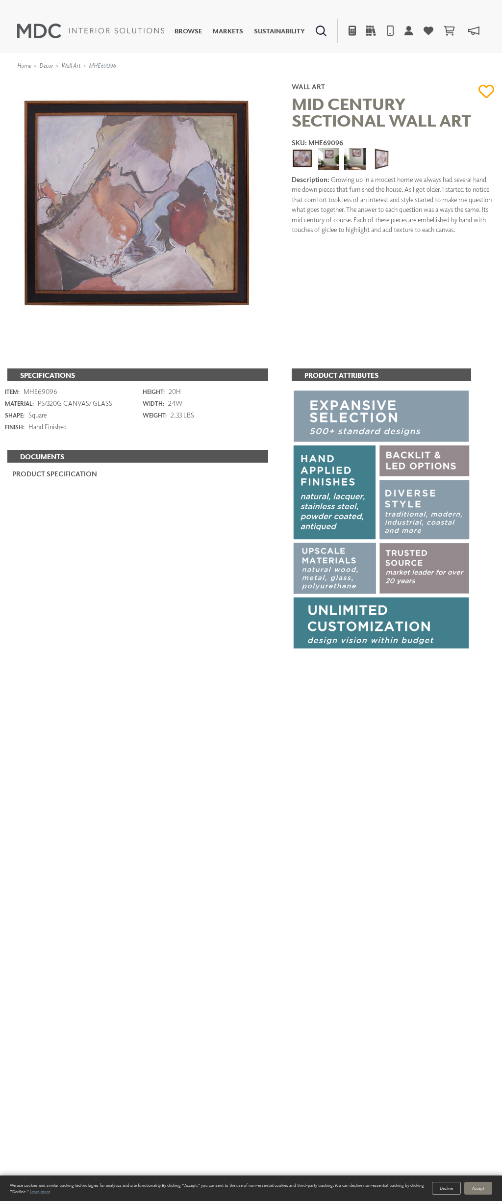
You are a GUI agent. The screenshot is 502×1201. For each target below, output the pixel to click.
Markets (228, 31)
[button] (486, 91)
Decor (46, 65)
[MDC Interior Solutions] (90, 31)
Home (24, 65)
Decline (446, 1188)
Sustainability (279, 31)
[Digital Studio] (213, 81)
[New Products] (107, 81)
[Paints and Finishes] (357, 81)
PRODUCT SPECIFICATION (54, 474)
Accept (478, 1188)
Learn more (40, 1191)
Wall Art (70, 65)
